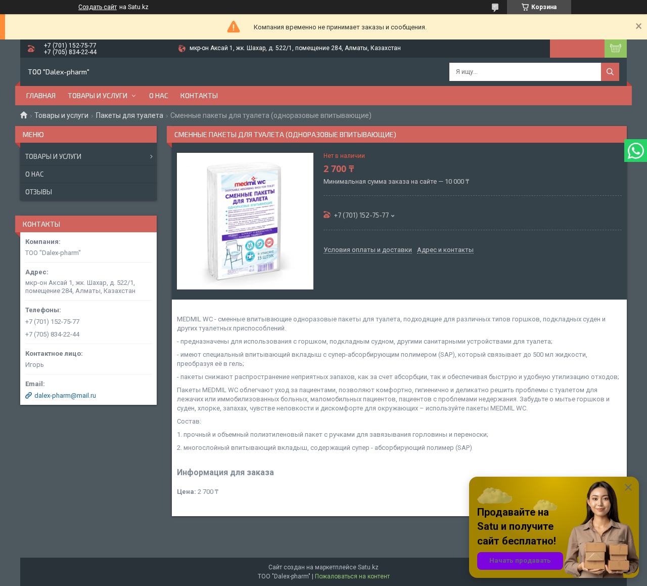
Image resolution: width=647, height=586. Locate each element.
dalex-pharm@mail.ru (65, 395)
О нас (158, 95)
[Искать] (610, 72)
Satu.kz (368, 567)
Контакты (199, 95)
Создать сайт (97, 7)
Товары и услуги (97, 95)
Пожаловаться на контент (352, 576)
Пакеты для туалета (129, 115)
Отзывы (38, 192)
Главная (41, 95)
